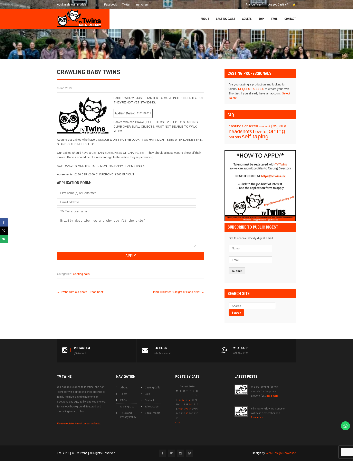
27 (186, 413)
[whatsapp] (189, 453)
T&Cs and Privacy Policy (128, 414)
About (205, 18)
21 (190, 409)
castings (236, 126)
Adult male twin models (72, 4)
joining (276, 131)
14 (190, 404)
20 (186, 409)
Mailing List (127, 406)
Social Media (152, 412)
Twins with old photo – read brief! (80, 292)
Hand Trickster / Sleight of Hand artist (178, 292)
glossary (277, 125)
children (251, 126)
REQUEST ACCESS (251, 89)
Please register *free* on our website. (79, 423)
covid (261, 126)
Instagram (142, 4)
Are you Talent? (255, 4)
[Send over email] (4, 239)
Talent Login (152, 406)
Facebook (110, 4)
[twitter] (171, 453)
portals (235, 137)
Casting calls (81, 274)
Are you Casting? (278, 4)
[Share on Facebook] (4, 222)
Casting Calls (225, 18)
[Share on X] (4, 231)
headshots (240, 131)
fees (266, 126)
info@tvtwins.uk (163, 353)
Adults (247, 18)
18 (180, 409)
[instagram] (180, 453)
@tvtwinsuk (80, 353)
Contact (290, 18)
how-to (259, 131)
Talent (123, 393)
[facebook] (162, 453)
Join (261, 18)
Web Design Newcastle (281, 453)
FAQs (274, 18)
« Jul (178, 422)
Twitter (126, 4)
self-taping (255, 136)
